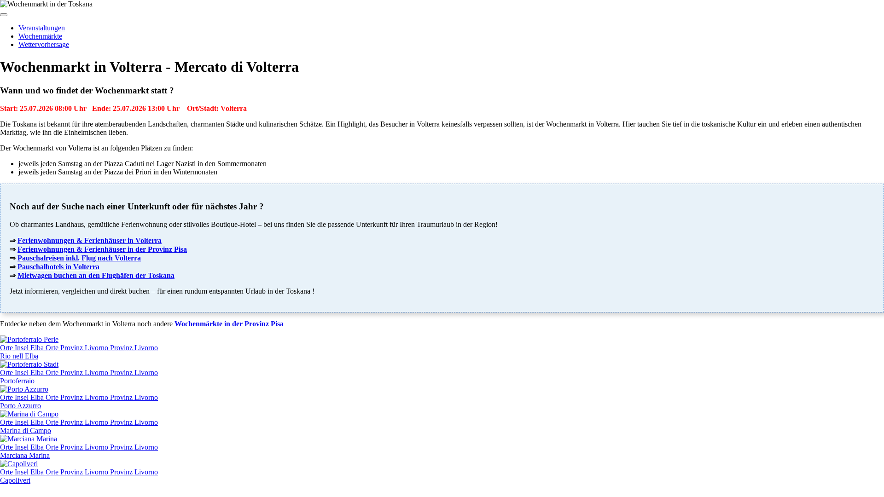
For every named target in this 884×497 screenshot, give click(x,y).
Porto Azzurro (20, 406)
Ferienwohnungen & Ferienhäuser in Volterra (89, 240)
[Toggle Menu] (3, 14)
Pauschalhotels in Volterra (58, 267)
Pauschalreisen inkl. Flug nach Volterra (79, 258)
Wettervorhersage (43, 44)
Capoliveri (15, 480)
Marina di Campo (25, 430)
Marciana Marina (25, 455)
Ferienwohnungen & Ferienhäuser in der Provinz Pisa (102, 249)
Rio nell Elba (19, 356)
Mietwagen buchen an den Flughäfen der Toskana (95, 275)
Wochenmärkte (40, 36)
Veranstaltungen (41, 28)
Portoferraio (17, 381)
